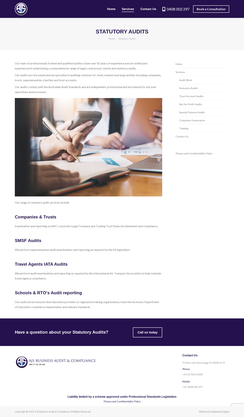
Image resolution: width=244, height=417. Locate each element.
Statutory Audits (188, 88)
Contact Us (182, 136)
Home (179, 63)
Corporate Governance (192, 120)
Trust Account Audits (191, 96)
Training (183, 128)
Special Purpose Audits (192, 112)
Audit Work (185, 80)
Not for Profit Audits (190, 104)
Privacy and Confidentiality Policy (194, 153)
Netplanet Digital (220, 411)
